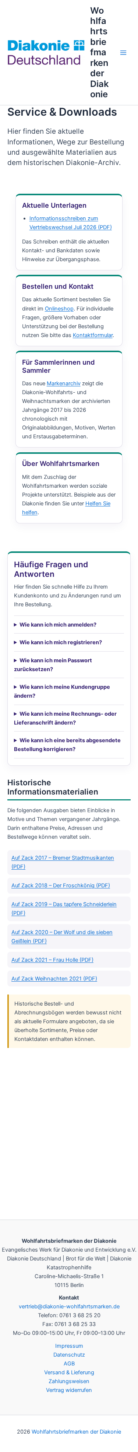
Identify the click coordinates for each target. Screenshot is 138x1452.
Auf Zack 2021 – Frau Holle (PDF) (52, 960)
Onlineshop (59, 308)
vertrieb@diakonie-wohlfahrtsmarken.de (69, 1306)
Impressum (69, 1346)
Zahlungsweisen (69, 1381)
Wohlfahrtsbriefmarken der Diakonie (99, 52)
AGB (69, 1363)
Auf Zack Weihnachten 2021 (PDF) (54, 978)
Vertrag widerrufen (69, 1390)
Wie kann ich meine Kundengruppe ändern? (62, 691)
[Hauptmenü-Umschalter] (123, 52)
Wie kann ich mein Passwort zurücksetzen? (53, 665)
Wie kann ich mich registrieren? (61, 642)
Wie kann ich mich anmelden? (58, 624)
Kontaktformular (93, 335)
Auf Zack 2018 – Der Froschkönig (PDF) (60, 885)
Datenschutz (69, 1354)
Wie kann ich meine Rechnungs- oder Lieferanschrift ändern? (65, 718)
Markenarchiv (64, 383)
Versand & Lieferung (69, 1372)
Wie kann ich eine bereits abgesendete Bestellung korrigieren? (67, 745)
